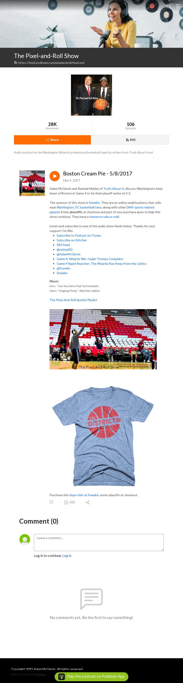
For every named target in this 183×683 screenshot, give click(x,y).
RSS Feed (64, 245)
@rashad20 (64, 249)
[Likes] (51, 502)
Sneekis (62, 273)
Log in (66, 555)
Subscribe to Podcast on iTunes (79, 235)
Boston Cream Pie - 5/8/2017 (97, 173)
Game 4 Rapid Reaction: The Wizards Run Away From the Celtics (102, 263)
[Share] (87, 502)
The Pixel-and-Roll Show (46, 55)
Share (54, 140)
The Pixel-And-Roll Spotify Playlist (74, 300)
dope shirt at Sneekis (84, 495)
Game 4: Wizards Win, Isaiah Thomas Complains (90, 259)
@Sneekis (63, 268)
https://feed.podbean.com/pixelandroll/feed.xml (51, 63)
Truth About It (113, 188)
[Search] (169, 6)
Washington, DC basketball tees (79, 207)
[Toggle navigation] (178, 6)
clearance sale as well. (104, 217)
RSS (132, 140)
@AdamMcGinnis (69, 254)
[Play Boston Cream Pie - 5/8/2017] (55, 176)
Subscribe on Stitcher (72, 240)
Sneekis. (94, 202)
